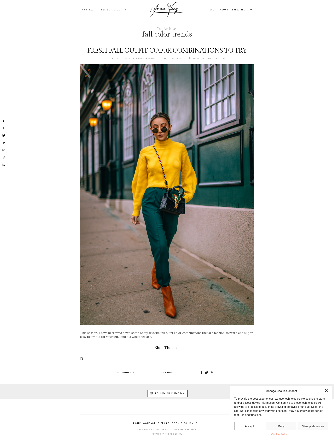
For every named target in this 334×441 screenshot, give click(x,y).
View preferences (313, 426)
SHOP (213, 10)
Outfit (163, 58)
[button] (326, 390)
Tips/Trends (177, 58)
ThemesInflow (173, 434)
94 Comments (125, 373)
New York (212, 58)
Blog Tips (120, 10)
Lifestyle (103, 10)
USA (223, 58)
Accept (249, 426)
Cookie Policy (279, 434)
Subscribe (238, 10)
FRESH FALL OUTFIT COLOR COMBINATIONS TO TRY (167, 50)
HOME (137, 423)
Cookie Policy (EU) (186, 423)
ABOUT (224, 10)
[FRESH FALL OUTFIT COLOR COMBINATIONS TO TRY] (167, 194)
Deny (281, 426)
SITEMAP (164, 423)
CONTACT (149, 423)
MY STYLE (88, 10)
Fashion (151, 58)
